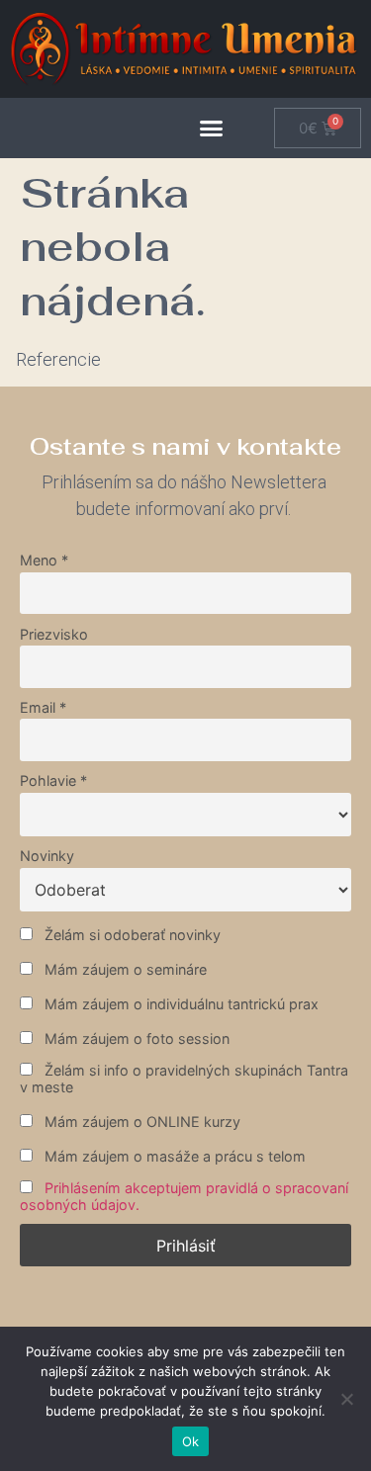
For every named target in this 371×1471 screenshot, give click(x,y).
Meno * (44, 560)
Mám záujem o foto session (135, 1038)
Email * (43, 707)
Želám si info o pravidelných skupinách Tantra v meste (184, 1078)
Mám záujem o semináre (124, 969)
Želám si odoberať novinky (131, 934)
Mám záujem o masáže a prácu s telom (173, 1156)
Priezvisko (54, 634)
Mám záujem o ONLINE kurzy (140, 1121)
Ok (191, 1441)
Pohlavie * (53, 780)
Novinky (47, 855)
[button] (212, 128)
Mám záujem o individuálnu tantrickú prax (180, 1003)
